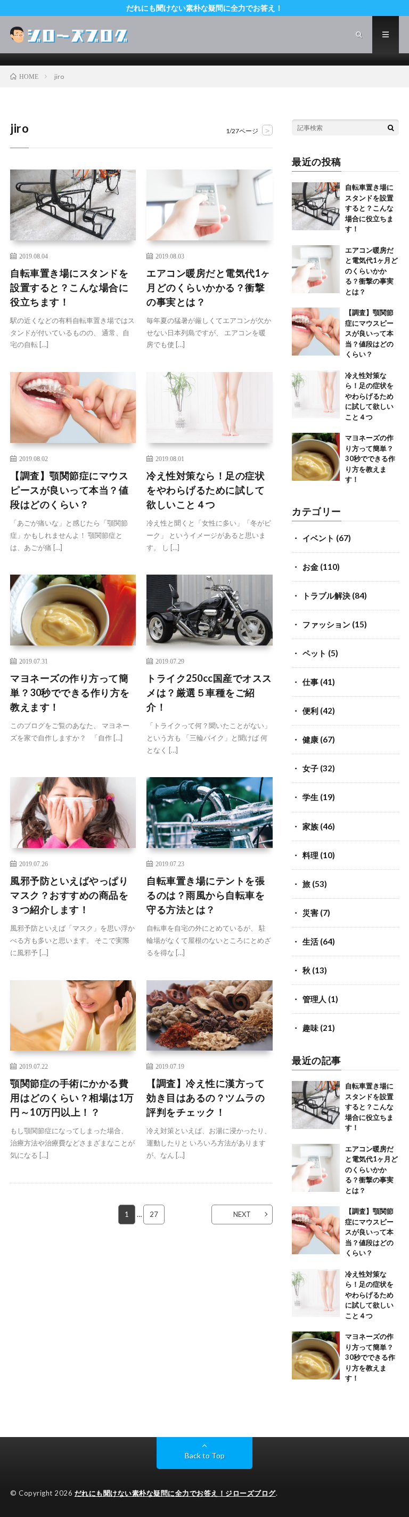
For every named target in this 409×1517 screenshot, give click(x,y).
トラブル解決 (326, 595)
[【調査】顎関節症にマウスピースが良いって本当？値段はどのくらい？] (316, 332)
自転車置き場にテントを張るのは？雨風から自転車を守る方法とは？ (205, 895)
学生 (310, 797)
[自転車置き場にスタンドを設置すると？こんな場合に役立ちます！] (316, 206)
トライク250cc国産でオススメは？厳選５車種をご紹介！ (209, 692)
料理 (310, 855)
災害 (310, 912)
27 (154, 1214)
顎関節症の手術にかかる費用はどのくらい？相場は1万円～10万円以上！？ (72, 1097)
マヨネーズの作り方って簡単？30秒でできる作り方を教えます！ (70, 692)
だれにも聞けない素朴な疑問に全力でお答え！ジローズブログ (175, 1493)
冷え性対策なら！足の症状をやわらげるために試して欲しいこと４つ (205, 490)
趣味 (310, 1027)
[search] (391, 127)
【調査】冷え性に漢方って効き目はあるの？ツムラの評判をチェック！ (205, 1097)
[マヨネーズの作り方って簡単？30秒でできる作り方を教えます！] (316, 457)
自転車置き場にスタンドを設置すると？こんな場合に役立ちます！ (69, 287)
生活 (310, 941)
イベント (318, 538)
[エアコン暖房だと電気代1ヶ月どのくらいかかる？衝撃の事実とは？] (316, 269)
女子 (310, 768)
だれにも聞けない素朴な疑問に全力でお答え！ (204, 7)
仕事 (310, 682)
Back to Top (205, 1455)
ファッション (326, 624)
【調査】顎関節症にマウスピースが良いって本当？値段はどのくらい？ (69, 490)
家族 (310, 826)
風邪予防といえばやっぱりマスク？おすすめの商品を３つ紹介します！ (69, 895)
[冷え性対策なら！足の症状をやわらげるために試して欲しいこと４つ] (316, 394)
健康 (310, 739)
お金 (310, 566)
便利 (310, 710)
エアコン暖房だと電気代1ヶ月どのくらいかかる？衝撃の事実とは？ (208, 287)
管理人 (314, 999)
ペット (314, 653)
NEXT (242, 1214)
